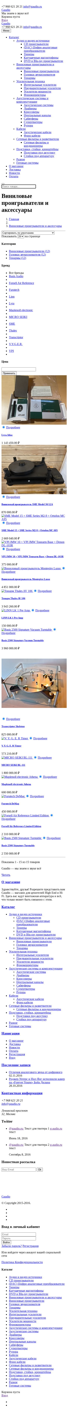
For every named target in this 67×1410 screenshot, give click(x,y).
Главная (14, 219)
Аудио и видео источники (33, 40)
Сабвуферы (31, 118)
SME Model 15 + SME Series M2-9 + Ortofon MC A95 (29, 530)
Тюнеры (29, 54)
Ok (39, 1169)
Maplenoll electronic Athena (16, 784)
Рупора (28, 125)
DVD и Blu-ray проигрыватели (43, 61)
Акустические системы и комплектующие (32, 100)
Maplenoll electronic (21, 310)
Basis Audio (16, 276)
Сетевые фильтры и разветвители (37, 139)
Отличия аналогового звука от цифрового (35, 1072)
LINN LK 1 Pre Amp (12, 617)
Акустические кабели (37, 132)
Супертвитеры (33, 122)
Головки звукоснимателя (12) (27, 254)
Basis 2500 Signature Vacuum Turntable (22, 640)
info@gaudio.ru (32, 6)
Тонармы (29, 78)
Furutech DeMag (10, 803)
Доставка (15, 169)
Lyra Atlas (6, 434)
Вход (4, 20)
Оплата (13, 176)
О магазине (16, 166)
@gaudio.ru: (16, 1128)
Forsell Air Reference (21, 283)
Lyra (11, 303)
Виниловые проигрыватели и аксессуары (35, 225)
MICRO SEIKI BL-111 (13, 765)
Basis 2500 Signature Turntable (18, 845)
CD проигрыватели (36, 44)
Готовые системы (27, 162)
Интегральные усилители (40, 84)
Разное (20, 159)
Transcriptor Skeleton (13, 726)
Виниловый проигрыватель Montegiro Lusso (25, 579)
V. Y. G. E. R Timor (11, 745)
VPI (11, 350)
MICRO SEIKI (18, 317)
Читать (5, 874)
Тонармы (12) (17, 258)
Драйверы (30, 108)
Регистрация (17, 1054)
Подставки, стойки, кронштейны (37, 149)
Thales (13, 330)
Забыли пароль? (11, 1246)
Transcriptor (16, 337)
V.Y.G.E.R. (16, 344)
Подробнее (13, 427)
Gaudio (5, 9)
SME (12, 323)
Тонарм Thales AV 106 (13, 598)
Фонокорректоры (35, 95)
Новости (14, 173)
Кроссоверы (31, 111)
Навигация (10, 1033)
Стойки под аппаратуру (39, 156)
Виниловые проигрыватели (41, 71)
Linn (12, 296)
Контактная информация (21, 1093)
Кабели (21, 128)
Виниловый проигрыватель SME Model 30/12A (27, 504)
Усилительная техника (30, 81)
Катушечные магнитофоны (41, 57)
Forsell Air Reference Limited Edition (21, 826)
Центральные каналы (37, 115)
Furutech (14, 289)
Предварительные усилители (42, 88)
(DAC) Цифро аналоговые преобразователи (40, 49)
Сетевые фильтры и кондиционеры (36, 144)
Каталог (14, 37)
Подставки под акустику (39, 152)
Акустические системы (38, 105)
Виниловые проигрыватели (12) (29, 251)
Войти (6, 1242)
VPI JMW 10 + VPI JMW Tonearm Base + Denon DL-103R (32, 556)
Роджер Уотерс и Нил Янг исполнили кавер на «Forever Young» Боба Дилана (37, 1080)
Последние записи (16, 1065)
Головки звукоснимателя (39, 74)
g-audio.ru (56, 1128)
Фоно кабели (32, 135)
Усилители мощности (37, 91)
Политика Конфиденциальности (22, 1262)
